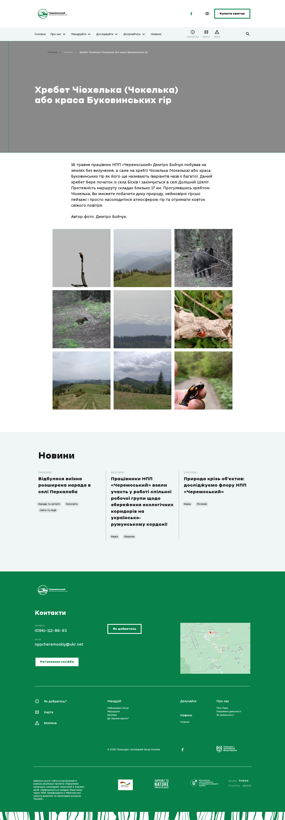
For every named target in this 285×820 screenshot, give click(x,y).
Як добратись (124, 629)
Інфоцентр (193, 36)
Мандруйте (78, 34)
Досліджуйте (104, 34)
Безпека (50, 723)
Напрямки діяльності (229, 711)
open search (247, 34)
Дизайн (233, 781)
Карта (206, 36)
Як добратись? (55, 701)
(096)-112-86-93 (51, 630)
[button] (207, 13)
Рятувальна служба (57, 662)
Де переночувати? (118, 718)
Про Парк (222, 708)
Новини (156, 34)
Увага (217, 36)
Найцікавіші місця (118, 708)
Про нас (55, 34)
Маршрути (113, 711)
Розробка (240, 785)
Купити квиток (232, 13)
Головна (40, 34)
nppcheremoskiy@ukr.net (59, 644)
